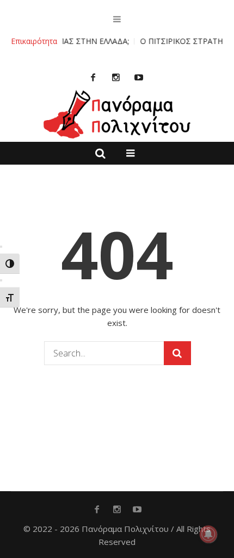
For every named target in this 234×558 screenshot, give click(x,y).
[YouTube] (139, 77)
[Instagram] (116, 77)
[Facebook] (93, 77)
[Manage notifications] (208, 534)
